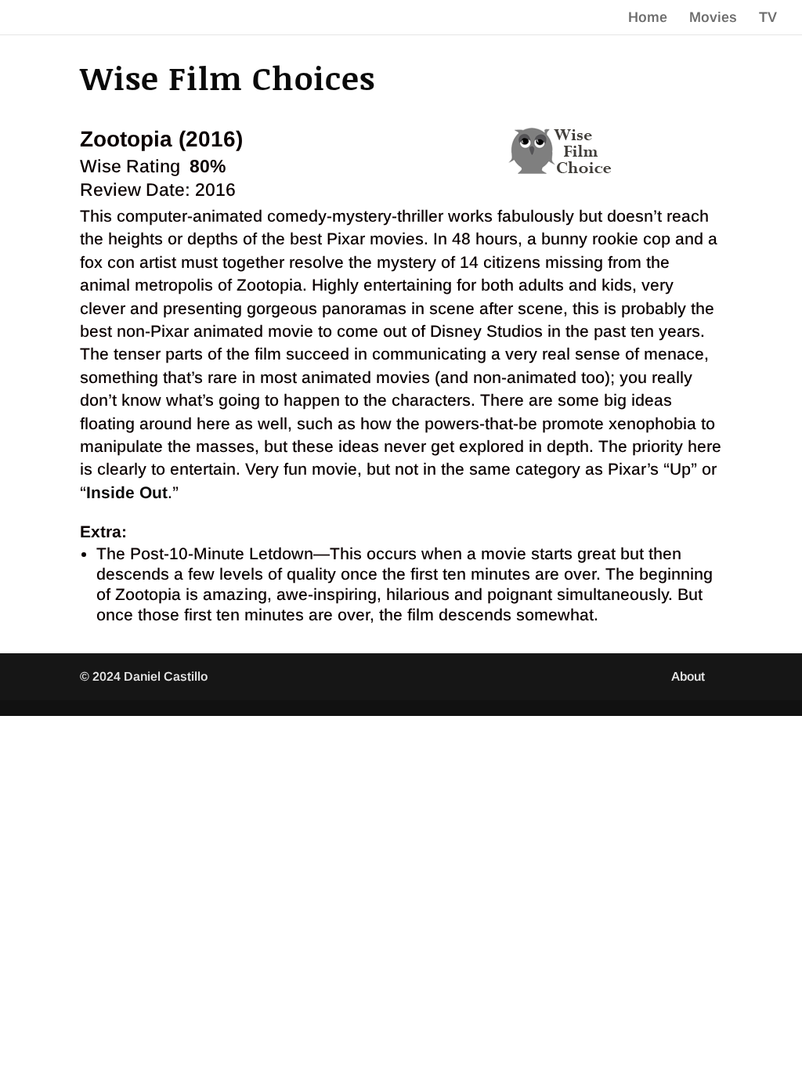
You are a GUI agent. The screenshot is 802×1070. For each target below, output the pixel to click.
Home (647, 18)
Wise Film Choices (227, 77)
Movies (713, 18)
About (688, 676)
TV (768, 18)
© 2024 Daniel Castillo (144, 676)
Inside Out (127, 492)
